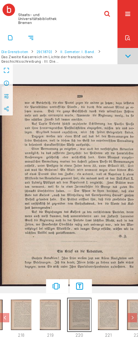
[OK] (107, 14)
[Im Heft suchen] (127, 38)
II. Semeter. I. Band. (78, 51)
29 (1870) (44, 51)
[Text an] (81, 286)
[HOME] (29, 14)
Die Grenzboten (14, 51)
